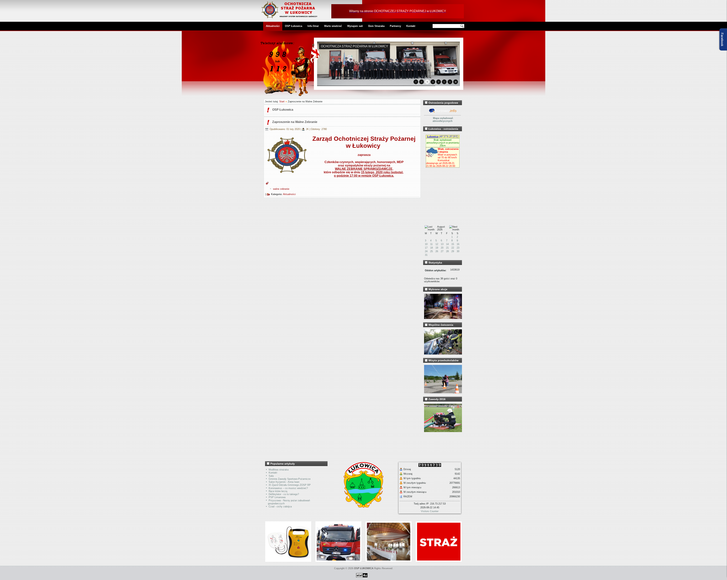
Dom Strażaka (376, 26)
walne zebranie (281, 188)
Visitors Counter (429, 511)
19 (436, 247)
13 (442, 244)
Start (282, 101)
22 (452, 247)
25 (431, 251)
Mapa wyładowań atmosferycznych (443, 119)
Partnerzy (395, 26)
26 (436, 251)
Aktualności (273, 26)
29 (452, 251)
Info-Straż (313, 26)
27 (442, 251)
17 (426, 247)
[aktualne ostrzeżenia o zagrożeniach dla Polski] (442, 112)
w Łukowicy (363, 145)
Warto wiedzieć (333, 26)
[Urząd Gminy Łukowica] (361, 506)
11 (431, 244)
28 (447, 251)
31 (426, 254)
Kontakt (410, 26)
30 (458, 251)
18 (431, 247)
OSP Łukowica (293, 26)
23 (458, 247)
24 (426, 251)
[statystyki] (362, 578)
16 (458, 244)
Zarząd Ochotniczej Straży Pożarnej (364, 138)
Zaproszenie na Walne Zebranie (294, 122)
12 (436, 244)
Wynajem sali (355, 26)
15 (452, 244)
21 (447, 247)
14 (447, 244)
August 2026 (441, 228)
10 (426, 244)
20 (442, 247)
